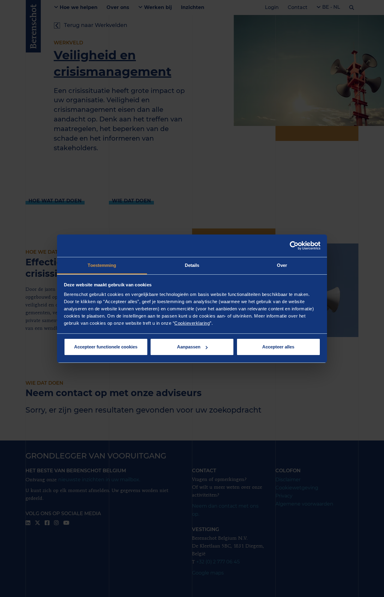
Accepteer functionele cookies (105, 346)
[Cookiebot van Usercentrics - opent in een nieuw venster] (294, 245)
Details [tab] (192, 265)
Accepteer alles (278, 346)
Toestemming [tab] (102, 265)
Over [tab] (282, 265)
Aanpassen (188, 346)
